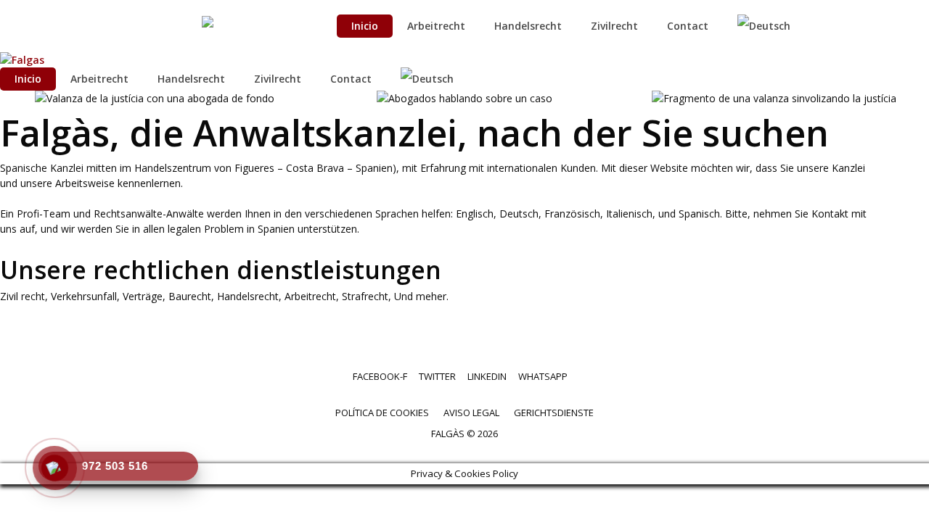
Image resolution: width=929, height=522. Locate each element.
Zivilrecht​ (614, 26)
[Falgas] (22, 59)
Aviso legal (471, 412)
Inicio (364, 26)
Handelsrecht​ (528, 26)
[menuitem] (771, 26)
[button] (14, 261)
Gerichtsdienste (554, 412)
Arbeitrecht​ (436, 26)
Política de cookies (382, 412)
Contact (687, 26)
